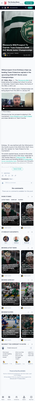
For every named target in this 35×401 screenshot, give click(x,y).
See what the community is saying (14, 344)
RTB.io (19, 375)
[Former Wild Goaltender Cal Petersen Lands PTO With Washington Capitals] (11, 214)
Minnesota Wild (23, 80)
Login (30, 7)
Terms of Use (13, 378)
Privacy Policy (22, 378)
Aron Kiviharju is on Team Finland (21, 116)
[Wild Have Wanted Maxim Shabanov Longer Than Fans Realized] (11, 326)
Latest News (7, 173)
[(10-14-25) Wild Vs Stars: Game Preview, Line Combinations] (11, 294)
